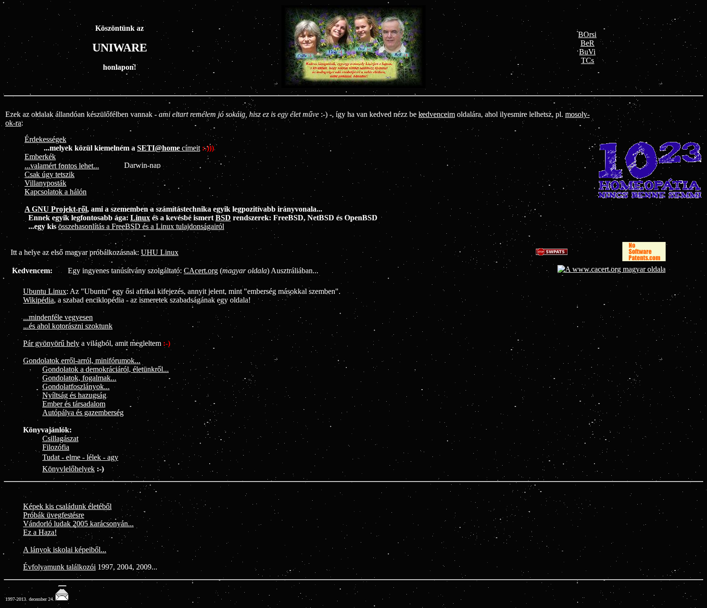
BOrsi (587, 34)
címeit (168, 148)
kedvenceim (436, 114)
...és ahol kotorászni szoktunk (68, 326)
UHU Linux (159, 252)
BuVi (587, 52)
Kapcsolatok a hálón (56, 192)
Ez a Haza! (40, 532)
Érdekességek (45, 139)
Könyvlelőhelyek (68, 469)
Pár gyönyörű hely (51, 343)
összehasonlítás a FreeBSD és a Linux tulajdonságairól (141, 226)
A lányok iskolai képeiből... (64, 549)
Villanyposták (45, 183)
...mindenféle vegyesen (58, 317)
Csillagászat (60, 438)
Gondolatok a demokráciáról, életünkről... (105, 369)
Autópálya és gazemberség (83, 412)
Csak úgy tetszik (50, 174)
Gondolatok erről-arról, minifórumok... (81, 360)
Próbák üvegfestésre (53, 515)
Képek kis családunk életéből (67, 506)
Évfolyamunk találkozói (59, 567)
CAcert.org (201, 270)
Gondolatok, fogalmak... (79, 378)
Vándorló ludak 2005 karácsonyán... (78, 523)
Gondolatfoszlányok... (76, 386)
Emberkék (40, 156)
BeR (587, 43)
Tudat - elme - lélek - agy (80, 457)
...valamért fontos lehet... (62, 166)
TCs (587, 60)
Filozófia (55, 447)
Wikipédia (38, 300)
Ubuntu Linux (44, 291)
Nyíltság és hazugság (74, 395)
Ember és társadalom (73, 404)
